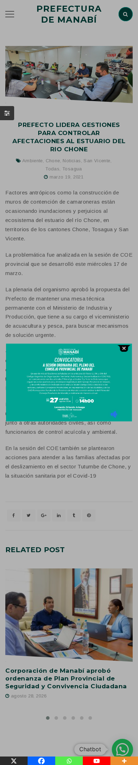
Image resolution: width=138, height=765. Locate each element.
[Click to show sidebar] (7, 113)
